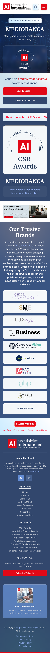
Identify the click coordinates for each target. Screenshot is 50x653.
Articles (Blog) (25, 502)
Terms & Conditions (25, 636)
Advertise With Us (25, 515)
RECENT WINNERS (25, 423)
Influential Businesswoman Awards (25, 550)
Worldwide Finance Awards (25, 531)
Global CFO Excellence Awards (25, 544)
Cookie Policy (25, 639)
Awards (20, 117)
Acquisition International (27, 627)
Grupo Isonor (17, 430)
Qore (6, 430)
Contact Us (25, 498)
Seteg (27, 430)
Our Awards (25, 508)
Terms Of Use (25, 646)
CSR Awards (34, 117)
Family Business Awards (25, 541)
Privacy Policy (25, 642)
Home (9, 117)
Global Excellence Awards (25, 547)
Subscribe (25, 512)
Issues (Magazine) (25, 505)
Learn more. (35, 471)
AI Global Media (24, 245)
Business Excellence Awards (25, 534)
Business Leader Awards (25, 537)
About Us (25, 495)
